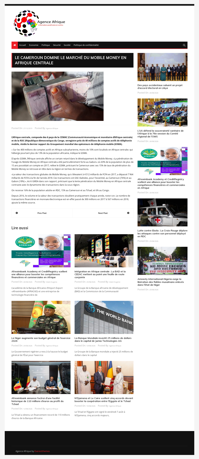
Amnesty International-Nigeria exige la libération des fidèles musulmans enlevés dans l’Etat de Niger (161, 281)
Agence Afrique (52, 128)
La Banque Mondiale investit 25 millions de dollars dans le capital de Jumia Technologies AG (103, 339)
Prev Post (42, 213)
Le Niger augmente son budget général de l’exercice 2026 (41, 339)
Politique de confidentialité (86, 45)
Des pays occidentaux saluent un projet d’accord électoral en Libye (160, 87)
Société (67, 45)
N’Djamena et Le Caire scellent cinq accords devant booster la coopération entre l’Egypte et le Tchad (104, 400)
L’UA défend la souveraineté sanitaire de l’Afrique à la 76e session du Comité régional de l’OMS (161, 133)
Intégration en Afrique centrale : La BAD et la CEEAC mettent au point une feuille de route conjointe (100, 274)
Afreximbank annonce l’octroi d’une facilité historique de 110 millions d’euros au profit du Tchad (37, 401)
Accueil (22, 45)
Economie (33, 45)
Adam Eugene (51, 282)
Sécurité (57, 45)
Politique (46, 45)
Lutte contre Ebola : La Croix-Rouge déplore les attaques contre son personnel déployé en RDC (162, 233)
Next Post (103, 213)
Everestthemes (42, 451)
